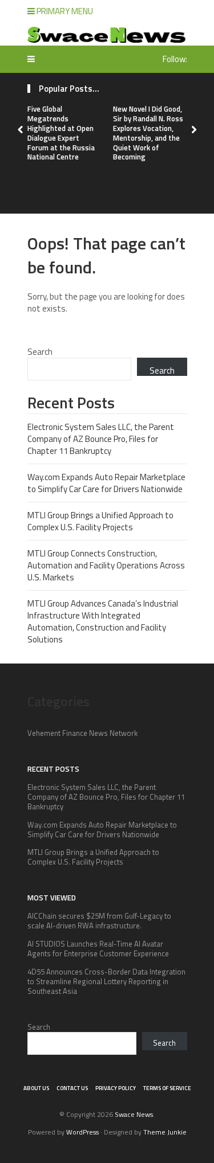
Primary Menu (64, 11)
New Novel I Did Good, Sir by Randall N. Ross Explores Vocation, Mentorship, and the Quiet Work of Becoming (148, 132)
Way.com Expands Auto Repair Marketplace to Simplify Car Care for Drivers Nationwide (106, 482)
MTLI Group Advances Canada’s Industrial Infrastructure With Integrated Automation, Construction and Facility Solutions (102, 621)
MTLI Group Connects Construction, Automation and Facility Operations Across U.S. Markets (106, 565)
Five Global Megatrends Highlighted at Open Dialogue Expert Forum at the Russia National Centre (61, 132)
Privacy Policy (115, 1088)
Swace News (134, 1114)
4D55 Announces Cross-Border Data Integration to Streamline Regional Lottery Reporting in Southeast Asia (106, 981)
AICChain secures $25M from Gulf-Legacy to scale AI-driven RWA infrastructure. (99, 920)
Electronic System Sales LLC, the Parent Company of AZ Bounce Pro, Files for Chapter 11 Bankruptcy (100, 438)
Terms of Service (167, 1088)
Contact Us (72, 1088)
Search (40, 351)
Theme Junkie (165, 1132)
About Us (36, 1088)
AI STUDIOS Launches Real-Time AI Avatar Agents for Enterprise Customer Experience (98, 948)
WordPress (82, 1132)
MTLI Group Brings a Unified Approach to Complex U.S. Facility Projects (100, 521)
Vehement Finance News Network (82, 733)
